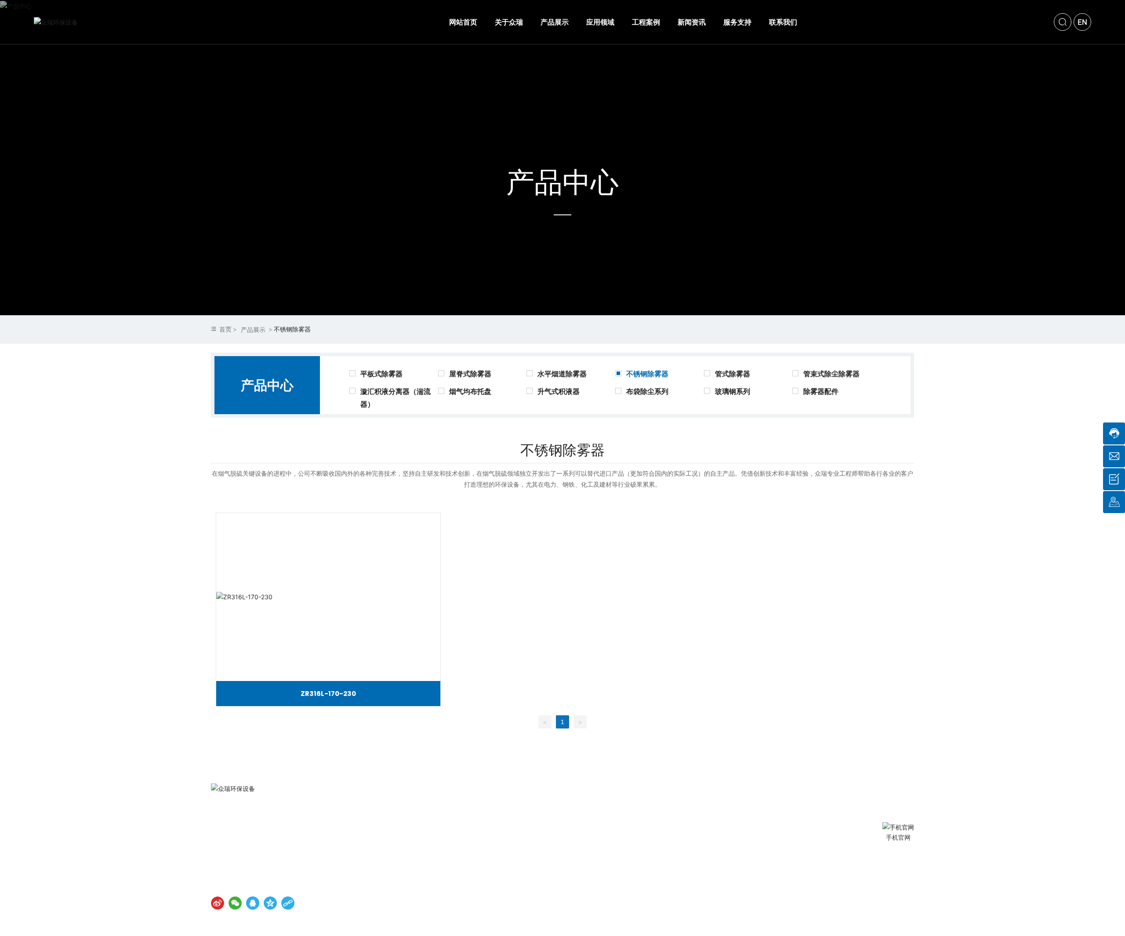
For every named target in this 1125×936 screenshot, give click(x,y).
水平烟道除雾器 (562, 373)
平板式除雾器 (381, 373)
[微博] (217, 903)
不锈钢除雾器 (647, 373)
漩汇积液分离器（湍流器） (395, 395)
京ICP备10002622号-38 (390, 883)
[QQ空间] (270, 903)
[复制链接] (287, 903)
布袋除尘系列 (647, 391)
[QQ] (252, 903)
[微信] (235, 903)
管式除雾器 (732, 373)
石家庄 (492, 883)
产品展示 (253, 329)
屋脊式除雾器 (470, 373)
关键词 (517, 883)
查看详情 (328, 597)
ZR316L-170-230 (328, 693)
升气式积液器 (558, 391)
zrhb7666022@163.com (271, 857)
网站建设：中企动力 (455, 883)
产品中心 (562, 182)
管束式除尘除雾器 (831, 373)
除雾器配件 (820, 391)
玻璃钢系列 (732, 391)
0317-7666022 (265, 843)
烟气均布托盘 (470, 391)
